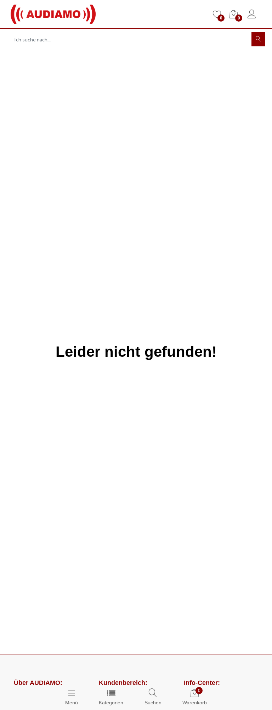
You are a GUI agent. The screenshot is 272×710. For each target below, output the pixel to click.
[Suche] (258, 39)
